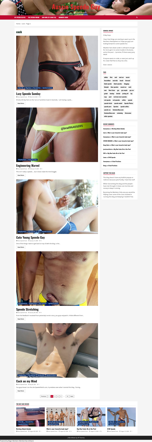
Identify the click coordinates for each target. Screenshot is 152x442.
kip (131, 93)
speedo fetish (108, 103)
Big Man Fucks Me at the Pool (122, 149)
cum (105, 90)
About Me (20, 88)
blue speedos (114, 87)
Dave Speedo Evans (22, 97)
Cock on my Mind (26, 381)
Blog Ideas (28, 88)
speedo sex (107, 110)
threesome (128, 113)
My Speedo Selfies (19, 17)
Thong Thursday (32, 159)
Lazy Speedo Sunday (28, 93)
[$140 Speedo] (121, 417)
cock (130, 87)
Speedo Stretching (27, 309)
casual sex (123, 87)
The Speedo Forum (33, 17)
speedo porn (107, 106)
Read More (22, 103)
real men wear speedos (120, 97)
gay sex (132, 90)
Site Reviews (41, 375)
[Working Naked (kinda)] (30, 417)
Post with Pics (36, 88)
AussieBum (107, 80)
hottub (118, 93)
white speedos (108, 116)
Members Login (63, 17)
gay (118, 90)
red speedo (107, 100)
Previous (43, 396)
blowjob (106, 87)
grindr (106, 93)
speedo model (118, 103)
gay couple (124, 90)
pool (110, 97)
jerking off (125, 93)
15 (67, 396)
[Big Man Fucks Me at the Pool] (91, 417)
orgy (105, 97)
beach (121, 80)
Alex (111, 77)
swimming (120, 113)
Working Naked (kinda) (118, 129)
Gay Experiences (22, 303)
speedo (130, 100)
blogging (126, 84)
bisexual (127, 80)
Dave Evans (112, 90)
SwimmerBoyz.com (118, 110)
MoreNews (71, 438)
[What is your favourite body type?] (61, 417)
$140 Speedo (111, 157)
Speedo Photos (128, 103)
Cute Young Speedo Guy (30, 237)
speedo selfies (125, 106)
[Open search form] (137, 17)
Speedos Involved (47, 88)
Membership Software (26, 441)
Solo (39, 231)
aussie (127, 77)
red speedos (116, 100)
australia (115, 80)
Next (71, 396)
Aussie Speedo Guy (76, 6)
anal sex (121, 77)
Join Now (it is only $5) (49, 17)
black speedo (108, 84)
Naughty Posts (22, 159)
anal (116, 77)
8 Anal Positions (116, 161)
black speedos (118, 84)
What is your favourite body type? (117, 133)
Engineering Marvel (27, 165)
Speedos (115, 106)
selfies (124, 100)
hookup (112, 93)
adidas (106, 77)
